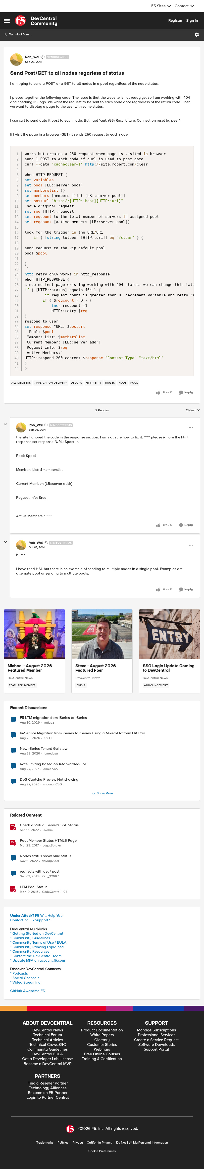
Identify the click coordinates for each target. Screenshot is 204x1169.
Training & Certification (102, 1059)
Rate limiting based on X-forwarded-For (53, 764)
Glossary (102, 1040)
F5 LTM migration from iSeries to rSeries (53, 718)
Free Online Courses (102, 1054)
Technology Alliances (47, 1088)
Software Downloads (156, 1044)
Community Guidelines (47, 1049)
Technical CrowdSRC (47, 1044)
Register (175, 20)
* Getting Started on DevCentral (36, 933)
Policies (62, 1143)
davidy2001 (50, 861)
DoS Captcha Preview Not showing (49, 779)
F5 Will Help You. (36, 915)
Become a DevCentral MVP (48, 1064)
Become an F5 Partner (47, 1092)
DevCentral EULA (47, 1054)
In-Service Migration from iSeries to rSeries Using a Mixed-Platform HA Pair (82, 733)
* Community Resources (29, 951)
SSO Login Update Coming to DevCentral (169, 668)
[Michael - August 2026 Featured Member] (34, 634)
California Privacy (99, 1143)
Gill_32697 (50, 876)
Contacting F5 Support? (30, 920)
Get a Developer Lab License (47, 1059)
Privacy (77, 1143)
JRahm (48, 830)
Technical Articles (47, 1040)
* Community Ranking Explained (37, 947)
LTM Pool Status (33, 887)
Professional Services (156, 1035)
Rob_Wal (32, 57)
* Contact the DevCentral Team (35, 956)
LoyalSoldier (52, 845)
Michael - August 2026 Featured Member (30, 668)
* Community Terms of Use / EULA (38, 942)
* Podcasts (19, 973)
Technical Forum (20, 34)
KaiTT (48, 738)
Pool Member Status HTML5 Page (48, 840)
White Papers (102, 1035)
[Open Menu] (196, 34)
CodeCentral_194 (54, 892)
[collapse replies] (5, 424)
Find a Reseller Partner (48, 1083)
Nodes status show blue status (45, 856)
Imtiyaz (49, 723)
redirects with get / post (39, 871)
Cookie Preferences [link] (102, 1151)
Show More (105, 793)
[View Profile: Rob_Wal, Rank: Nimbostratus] (16, 59)
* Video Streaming (25, 982)
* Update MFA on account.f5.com (37, 960)
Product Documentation (102, 1030)
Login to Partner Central (48, 1097)
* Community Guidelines (30, 938)
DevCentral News (20, 678)
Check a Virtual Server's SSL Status (49, 825)
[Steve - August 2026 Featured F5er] (102, 634)
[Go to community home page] (36, 21)
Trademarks (44, 1143)
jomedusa (51, 753)
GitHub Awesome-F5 (27, 991)
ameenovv (50, 769)
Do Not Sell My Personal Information (142, 1143)
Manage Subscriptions (156, 1030)
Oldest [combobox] (193, 411)
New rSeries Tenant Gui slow (43, 749)
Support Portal (156, 1049)
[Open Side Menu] (6, 20)
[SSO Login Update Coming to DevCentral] (169, 634)
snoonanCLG (52, 784)
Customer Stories (102, 1044)
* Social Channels (24, 978)
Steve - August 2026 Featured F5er (95, 668)
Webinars (102, 1049)
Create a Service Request (156, 1040)
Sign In (192, 20)
